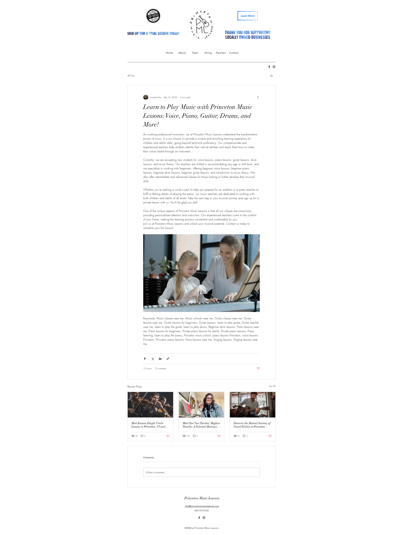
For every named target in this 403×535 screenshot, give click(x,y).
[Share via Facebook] (144, 358)
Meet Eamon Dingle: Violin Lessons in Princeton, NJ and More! (148, 424)
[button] (271, 75)
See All (272, 386)
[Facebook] (269, 66)
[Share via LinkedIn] (160, 358)
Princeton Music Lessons (201, 498)
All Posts (131, 75)
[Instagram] (273, 66)
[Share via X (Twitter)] (152, 358)
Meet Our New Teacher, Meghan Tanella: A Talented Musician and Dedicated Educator (201, 424)
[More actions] (258, 97)
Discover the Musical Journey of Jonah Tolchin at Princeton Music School (252, 424)
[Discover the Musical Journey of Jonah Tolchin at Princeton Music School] (252, 404)
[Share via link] (167, 358)
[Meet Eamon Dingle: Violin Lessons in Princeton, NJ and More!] (150, 404)
